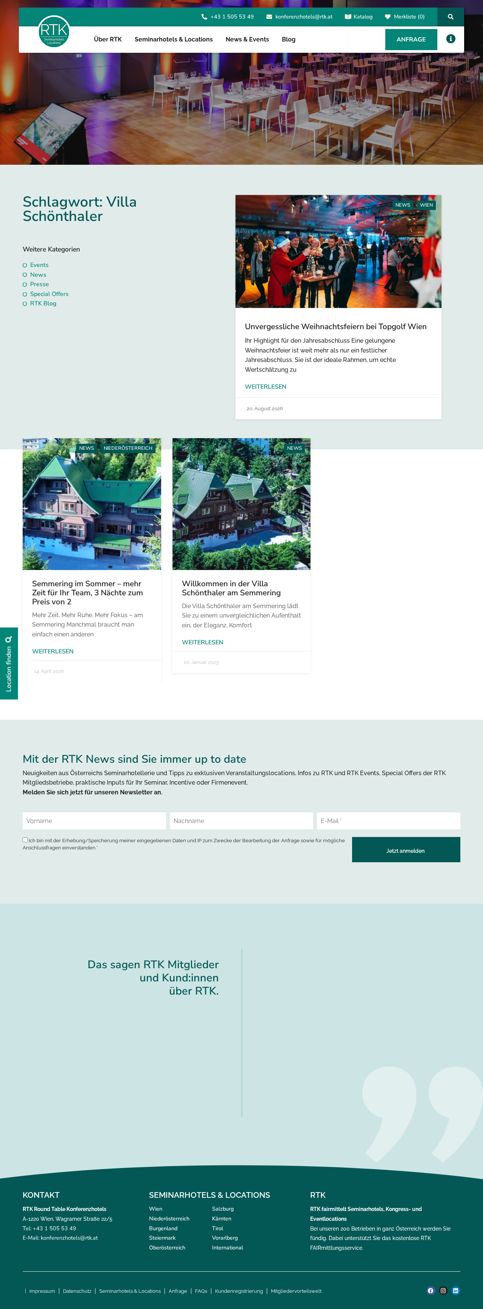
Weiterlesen (265, 387)
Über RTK (108, 39)
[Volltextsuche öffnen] (451, 17)
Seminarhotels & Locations (130, 1291)
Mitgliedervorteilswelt (296, 1291)
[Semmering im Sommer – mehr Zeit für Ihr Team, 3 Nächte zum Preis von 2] (92, 504)
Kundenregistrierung (239, 1291)
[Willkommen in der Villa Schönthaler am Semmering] (241, 504)
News (402, 205)
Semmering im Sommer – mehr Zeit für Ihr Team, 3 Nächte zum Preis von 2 (87, 592)
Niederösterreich (128, 448)
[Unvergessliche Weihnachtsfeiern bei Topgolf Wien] (338, 251)
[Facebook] (430, 1290)
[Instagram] (443, 1290)
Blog (288, 39)
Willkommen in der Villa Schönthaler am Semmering (231, 588)
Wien (426, 205)
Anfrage (178, 1291)
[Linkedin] (455, 1290)
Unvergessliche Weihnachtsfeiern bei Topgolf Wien (336, 326)
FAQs (201, 1291)
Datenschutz (77, 1291)
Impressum (42, 1291)
